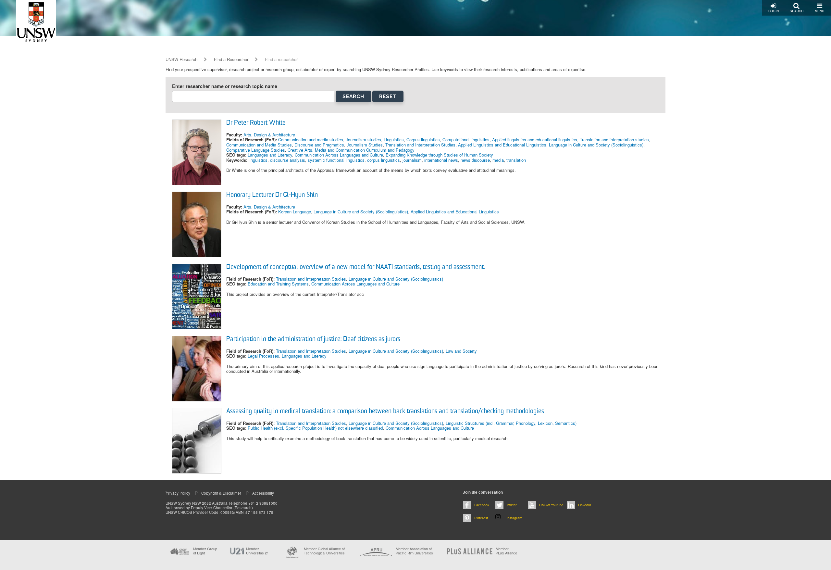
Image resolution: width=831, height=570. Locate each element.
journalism (412, 160)
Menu (819, 11)
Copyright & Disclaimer (221, 493)
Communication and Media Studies (259, 145)
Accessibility (263, 493)
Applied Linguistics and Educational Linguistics (502, 145)
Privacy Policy (178, 493)
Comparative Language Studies (255, 150)
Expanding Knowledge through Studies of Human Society (439, 155)
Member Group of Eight (205, 551)
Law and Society (461, 351)
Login (773, 11)
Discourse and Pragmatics (319, 145)
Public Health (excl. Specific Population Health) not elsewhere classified (315, 428)
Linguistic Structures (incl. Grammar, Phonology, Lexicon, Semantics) (511, 423)
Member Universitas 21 (257, 551)
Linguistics (394, 139)
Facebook (481, 504)
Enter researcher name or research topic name (224, 86)
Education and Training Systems (278, 284)
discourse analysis (287, 160)
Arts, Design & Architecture (269, 135)
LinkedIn (584, 504)
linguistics (258, 160)
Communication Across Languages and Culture (339, 155)
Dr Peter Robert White (256, 123)
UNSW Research (181, 59)
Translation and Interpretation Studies (420, 145)
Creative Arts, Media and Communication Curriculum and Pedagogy (351, 150)
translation (516, 160)
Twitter (512, 504)
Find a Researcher (231, 59)
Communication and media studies (310, 139)
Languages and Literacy (270, 155)
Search (796, 11)
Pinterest (481, 517)
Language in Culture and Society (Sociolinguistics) (596, 145)
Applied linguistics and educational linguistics (534, 139)
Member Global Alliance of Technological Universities (324, 551)
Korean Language (294, 212)
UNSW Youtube (551, 504)
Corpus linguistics (423, 139)
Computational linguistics (466, 139)
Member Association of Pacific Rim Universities (414, 551)
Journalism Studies (365, 145)
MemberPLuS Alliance (506, 551)
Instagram (514, 517)
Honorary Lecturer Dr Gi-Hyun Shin (272, 195)
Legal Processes (263, 356)
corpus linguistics (383, 160)
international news (441, 160)
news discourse (475, 160)
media (498, 160)
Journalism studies (363, 139)
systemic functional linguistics (336, 160)
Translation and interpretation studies (614, 139)
